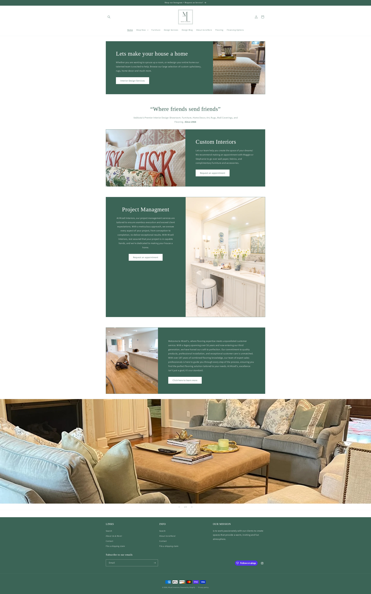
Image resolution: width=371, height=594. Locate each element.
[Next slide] (192, 507)
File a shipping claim (115, 546)
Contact (109, 541)
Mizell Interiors (174, 587)
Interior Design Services (132, 80)
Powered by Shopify (187, 587)
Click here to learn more (185, 380)
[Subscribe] (154, 562)
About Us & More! (114, 536)
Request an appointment (212, 172)
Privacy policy (203, 587)
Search (109, 531)
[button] (109, 17)
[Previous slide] (179, 507)
